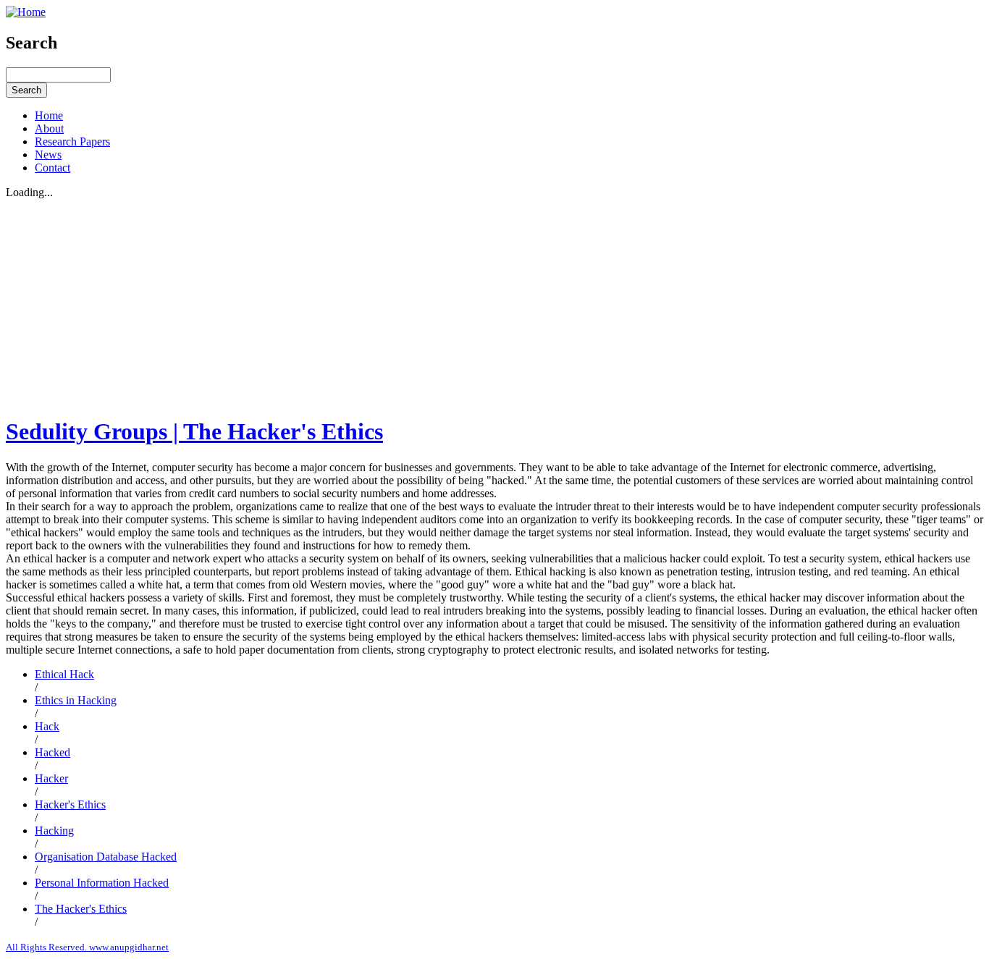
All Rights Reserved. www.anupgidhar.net (87, 947)
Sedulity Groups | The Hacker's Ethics (194, 431)
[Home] (26, 12)
